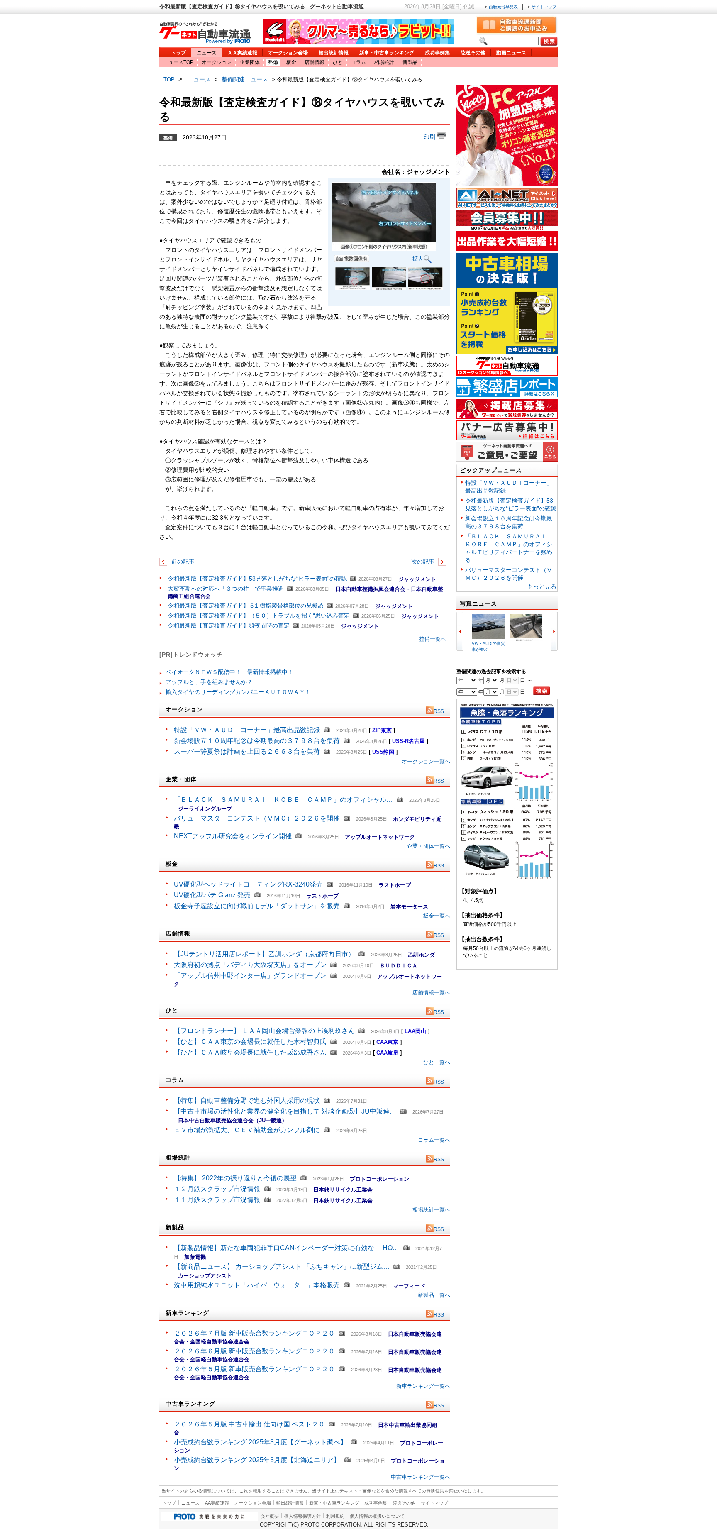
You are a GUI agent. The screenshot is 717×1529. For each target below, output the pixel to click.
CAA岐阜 (387, 1053)
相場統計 (384, 62)
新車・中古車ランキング (386, 53)
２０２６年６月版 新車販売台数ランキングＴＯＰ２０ (254, 1351)
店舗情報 (314, 62)
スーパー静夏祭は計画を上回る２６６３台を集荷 (247, 751)
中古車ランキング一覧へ (420, 1477)
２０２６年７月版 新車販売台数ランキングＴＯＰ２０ (254, 1333)
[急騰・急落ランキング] (507, 877)
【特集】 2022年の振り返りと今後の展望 (235, 1178)
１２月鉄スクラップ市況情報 (217, 1188)
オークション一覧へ (426, 761)
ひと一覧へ (436, 1062)
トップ (178, 53)
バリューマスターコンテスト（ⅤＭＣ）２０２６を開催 (257, 818)
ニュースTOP (178, 62)
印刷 (430, 137)
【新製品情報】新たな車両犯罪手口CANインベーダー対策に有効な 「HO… (286, 1247)
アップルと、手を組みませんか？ (209, 682)
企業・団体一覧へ (428, 846)
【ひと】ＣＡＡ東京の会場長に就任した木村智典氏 (250, 1041)
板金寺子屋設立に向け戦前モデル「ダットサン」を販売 (257, 905)
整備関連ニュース (245, 79)
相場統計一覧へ (431, 1210)
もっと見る (541, 586)
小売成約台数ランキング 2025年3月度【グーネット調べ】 (260, 1442)
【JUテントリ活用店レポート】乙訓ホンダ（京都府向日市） (264, 953)
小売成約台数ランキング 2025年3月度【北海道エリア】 (257, 1459)
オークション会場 (288, 53)
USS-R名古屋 (408, 741)
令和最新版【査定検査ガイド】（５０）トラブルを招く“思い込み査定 (259, 615)
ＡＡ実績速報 (242, 53)
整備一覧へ (432, 639)
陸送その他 (473, 53)
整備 (273, 62)
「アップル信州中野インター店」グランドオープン (250, 975)
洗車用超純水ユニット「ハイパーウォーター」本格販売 (257, 1285)
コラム (358, 62)
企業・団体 (181, 779)
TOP (169, 79)
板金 (291, 62)
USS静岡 (383, 752)
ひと (338, 62)
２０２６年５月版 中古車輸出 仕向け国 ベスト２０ (249, 1424)
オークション (217, 62)
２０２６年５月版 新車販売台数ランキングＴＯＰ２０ (254, 1369)
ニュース (207, 53)
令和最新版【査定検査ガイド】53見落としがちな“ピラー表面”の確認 (257, 578)
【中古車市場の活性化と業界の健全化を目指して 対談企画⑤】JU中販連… (285, 1111)
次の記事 (423, 561)
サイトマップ (543, 7)
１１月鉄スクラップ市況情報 (217, 1199)
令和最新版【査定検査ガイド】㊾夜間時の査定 (229, 625)
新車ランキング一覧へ (423, 1386)
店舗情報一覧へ (431, 992)
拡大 (417, 259)
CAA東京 (387, 1042)
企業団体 (250, 62)
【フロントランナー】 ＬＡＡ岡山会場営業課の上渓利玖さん (264, 1030)
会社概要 (270, 1516)
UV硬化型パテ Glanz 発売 (212, 895)
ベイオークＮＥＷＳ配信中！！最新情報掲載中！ (229, 672)
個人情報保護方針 (302, 1516)
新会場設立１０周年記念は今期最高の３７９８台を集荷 (257, 740)
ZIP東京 (382, 730)
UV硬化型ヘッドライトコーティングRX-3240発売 (248, 884)
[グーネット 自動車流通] (205, 41)
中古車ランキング (190, 1403)
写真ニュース (478, 603)
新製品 (409, 62)
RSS (439, 711)
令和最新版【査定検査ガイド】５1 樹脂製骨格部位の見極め (246, 605)
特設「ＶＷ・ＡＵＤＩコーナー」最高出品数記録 (247, 729)
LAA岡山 (415, 1031)
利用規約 (335, 1516)
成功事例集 (437, 53)
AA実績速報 (217, 1502)
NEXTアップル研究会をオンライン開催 (233, 836)
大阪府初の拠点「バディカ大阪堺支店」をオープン (250, 964)
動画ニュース (511, 53)
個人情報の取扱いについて (377, 1516)
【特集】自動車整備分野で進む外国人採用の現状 (247, 1100)
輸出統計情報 (334, 53)
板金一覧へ (436, 916)
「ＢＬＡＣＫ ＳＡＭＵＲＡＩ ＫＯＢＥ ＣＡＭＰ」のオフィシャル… (283, 799)
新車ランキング (187, 1312)
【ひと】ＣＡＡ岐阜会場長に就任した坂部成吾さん (250, 1052)
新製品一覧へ (434, 1295)
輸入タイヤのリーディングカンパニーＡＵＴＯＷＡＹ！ (238, 692)
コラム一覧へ (434, 1140)
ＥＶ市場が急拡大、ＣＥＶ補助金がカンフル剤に (247, 1129)
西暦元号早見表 (503, 7)
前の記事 (182, 561)
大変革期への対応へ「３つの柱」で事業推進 (226, 588)
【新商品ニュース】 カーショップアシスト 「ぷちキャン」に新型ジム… (282, 1266)
